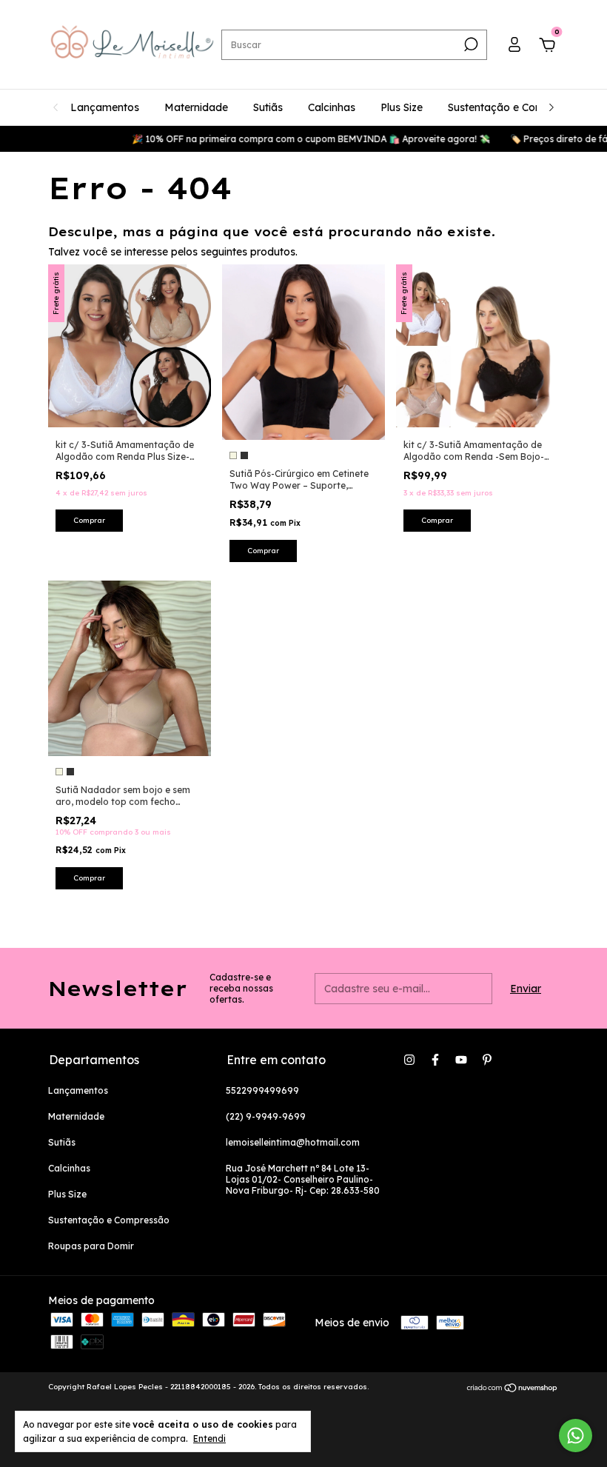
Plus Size (401, 107)
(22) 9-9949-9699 (266, 1116)
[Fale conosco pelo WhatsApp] (575, 1435)
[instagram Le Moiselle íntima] (409, 1060)
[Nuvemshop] (512, 1388)
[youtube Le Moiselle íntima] (461, 1060)
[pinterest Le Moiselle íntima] (487, 1060)
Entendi (209, 1438)
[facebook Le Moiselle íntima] (435, 1060)
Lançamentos (104, 107)
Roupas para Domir (91, 1246)
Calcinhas (331, 107)
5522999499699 (262, 1090)
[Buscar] (469, 44)
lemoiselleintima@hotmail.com (293, 1142)
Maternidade (196, 107)
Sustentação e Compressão (516, 107)
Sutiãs (268, 107)
